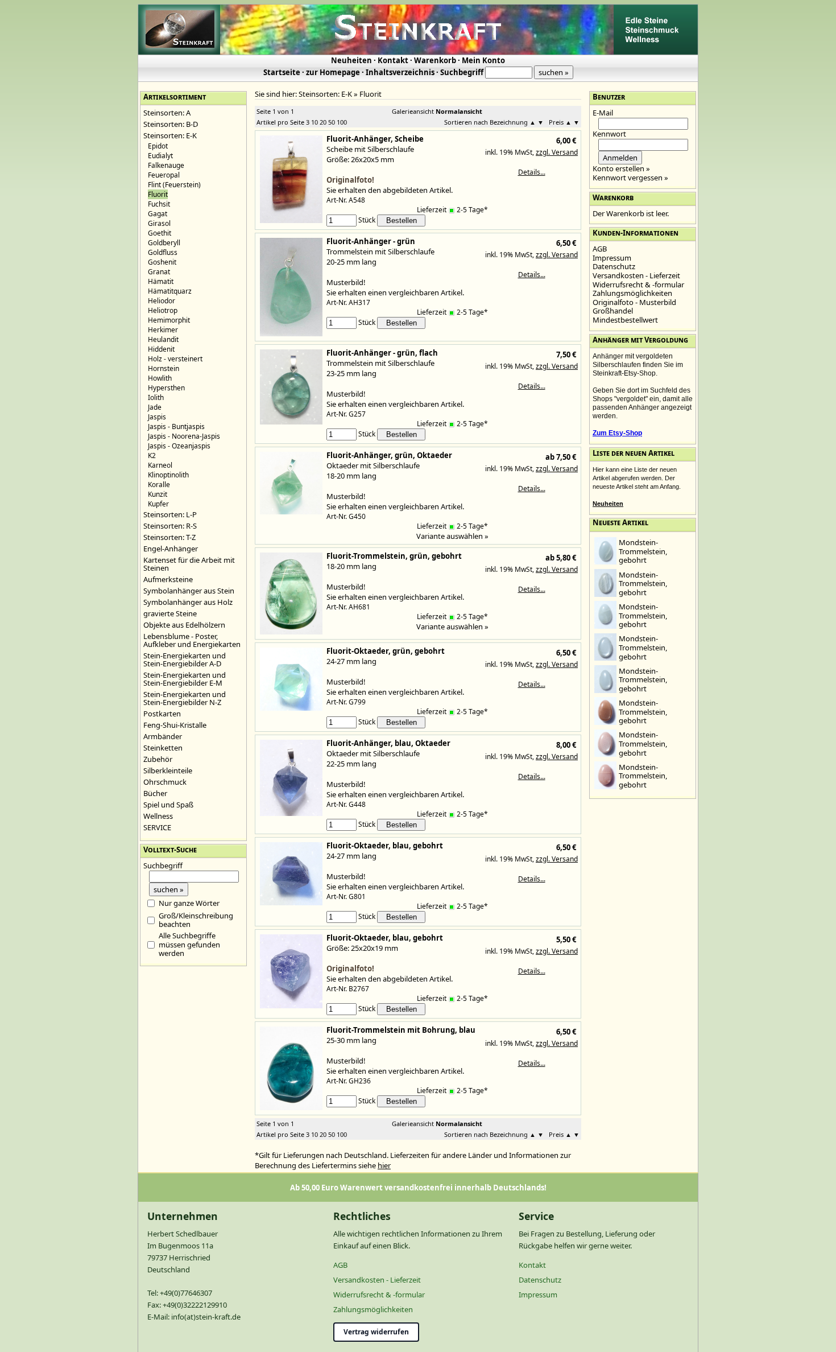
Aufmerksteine (168, 579)
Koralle (159, 484)
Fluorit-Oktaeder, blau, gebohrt (384, 845)
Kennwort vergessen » (630, 177)
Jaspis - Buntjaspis (176, 426)
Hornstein (163, 368)
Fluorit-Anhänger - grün (370, 241)
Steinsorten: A (167, 113)
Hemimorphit (169, 320)
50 (331, 122)
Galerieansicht (413, 111)
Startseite (281, 72)
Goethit (159, 233)
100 (342, 122)
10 (314, 122)
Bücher (155, 793)
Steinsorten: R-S (170, 526)
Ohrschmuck (165, 782)
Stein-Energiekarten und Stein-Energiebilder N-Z (184, 698)
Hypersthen (166, 388)
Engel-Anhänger (170, 548)
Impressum (612, 258)
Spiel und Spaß (168, 804)
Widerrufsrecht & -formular (638, 284)
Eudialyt (160, 155)
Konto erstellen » (621, 168)
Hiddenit (161, 349)
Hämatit (160, 281)
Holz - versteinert (175, 359)
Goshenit (162, 262)
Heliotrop (162, 310)
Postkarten (162, 713)
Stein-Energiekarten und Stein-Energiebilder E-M (184, 679)
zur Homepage (333, 72)
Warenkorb (435, 60)
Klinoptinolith (168, 475)
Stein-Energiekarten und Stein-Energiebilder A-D (184, 659)
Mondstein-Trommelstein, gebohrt (643, 551)
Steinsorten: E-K (170, 135)
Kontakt (393, 60)
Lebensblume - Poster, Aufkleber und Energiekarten (192, 640)
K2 (152, 455)
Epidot (158, 146)
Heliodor (161, 301)
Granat (159, 272)
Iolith (156, 397)
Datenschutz (614, 266)
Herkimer (163, 330)
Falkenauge (166, 165)
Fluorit (370, 94)
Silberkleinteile (167, 770)
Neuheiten (351, 60)
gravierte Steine (170, 613)
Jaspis (157, 417)
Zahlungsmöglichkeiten (632, 293)
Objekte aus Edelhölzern (184, 625)
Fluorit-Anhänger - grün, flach (382, 353)
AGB (600, 249)
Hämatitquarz (170, 291)
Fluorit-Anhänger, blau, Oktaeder (388, 743)
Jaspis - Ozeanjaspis (179, 446)
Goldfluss (162, 252)
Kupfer (158, 504)
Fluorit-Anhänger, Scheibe (375, 139)
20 (323, 122)
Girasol (159, 223)
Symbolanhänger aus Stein (188, 591)
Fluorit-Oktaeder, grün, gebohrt (385, 651)
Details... (531, 172)
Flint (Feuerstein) (174, 184)
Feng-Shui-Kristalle (174, 725)
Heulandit (163, 339)
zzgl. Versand (557, 152)
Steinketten (163, 748)
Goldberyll (164, 243)
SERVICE (157, 827)
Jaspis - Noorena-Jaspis (184, 436)
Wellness (158, 816)
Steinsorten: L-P (170, 514)
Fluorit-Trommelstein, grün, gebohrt (394, 556)
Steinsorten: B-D (170, 124)
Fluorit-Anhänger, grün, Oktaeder (389, 455)
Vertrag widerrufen (376, 1332)
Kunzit (157, 494)
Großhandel (613, 311)
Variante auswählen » (452, 536)
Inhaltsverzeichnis (400, 72)
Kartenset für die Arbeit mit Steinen (189, 564)
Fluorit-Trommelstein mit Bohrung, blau (400, 1030)
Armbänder (162, 736)
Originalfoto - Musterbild (634, 302)
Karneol (160, 465)
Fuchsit (159, 204)
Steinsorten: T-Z (169, 537)
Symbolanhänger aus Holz (188, 602)
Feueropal (164, 175)
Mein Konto (483, 60)
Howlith (160, 378)
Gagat (157, 214)
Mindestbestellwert (625, 320)
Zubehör (157, 759)
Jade (155, 407)
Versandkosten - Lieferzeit (636, 275)
